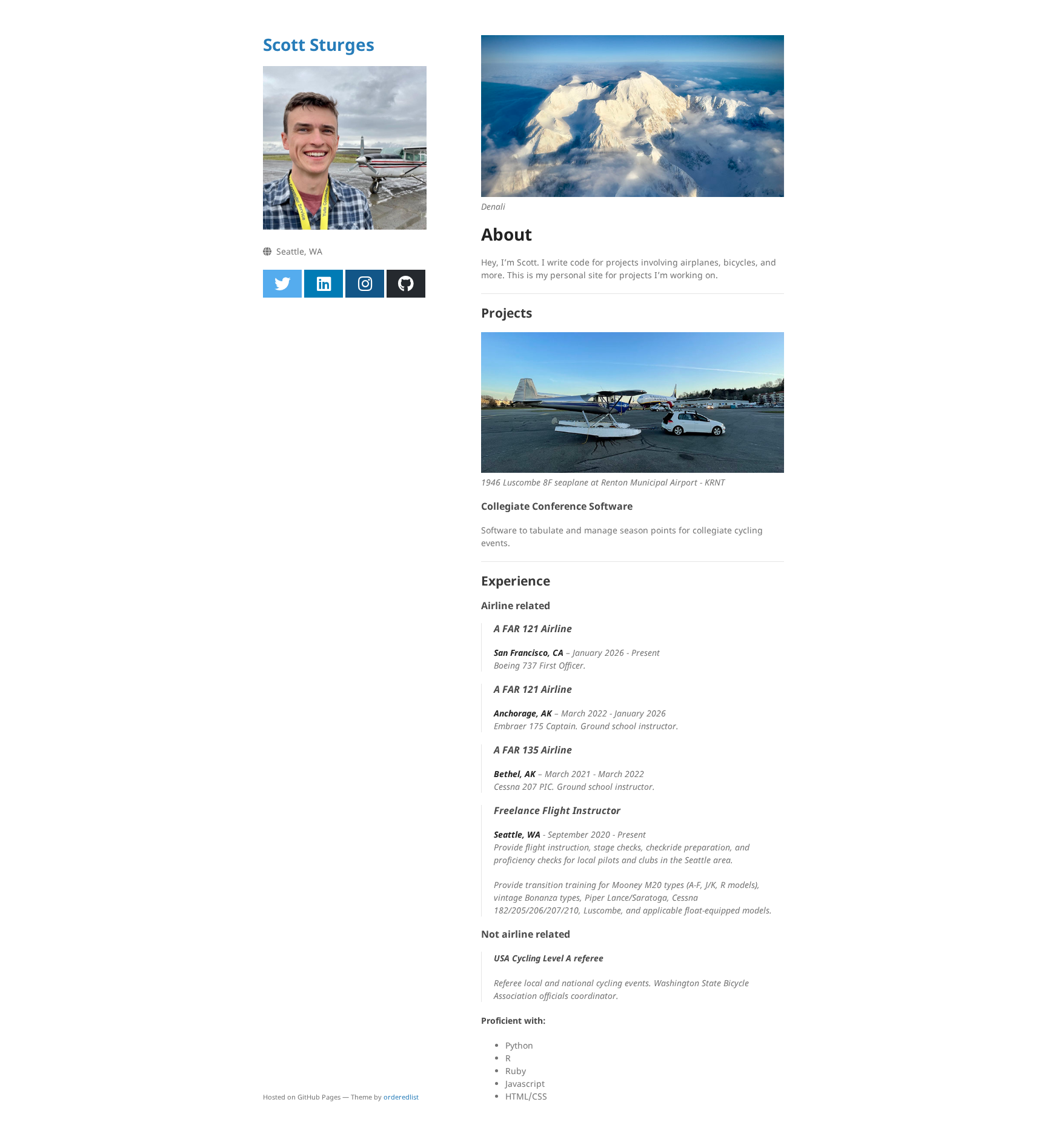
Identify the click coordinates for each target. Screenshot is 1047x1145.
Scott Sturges (318, 44)
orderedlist (401, 1096)
